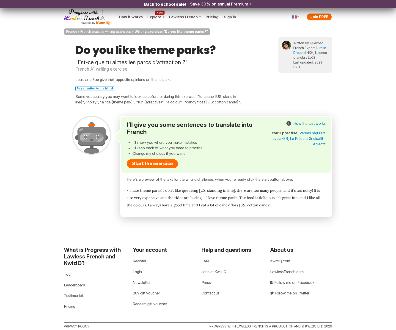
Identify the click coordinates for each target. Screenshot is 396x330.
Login (137, 271)
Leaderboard (74, 285)
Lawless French (183, 17)
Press (206, 282)
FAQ (205, 261)
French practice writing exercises (105, 31)
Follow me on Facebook (293, 282)
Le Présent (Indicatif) (307, 138)
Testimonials (74, 295)
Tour (68, 274)
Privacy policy (76, 326)
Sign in (230, 17)
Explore (154, 17)
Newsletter (142, 282)
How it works (131, 17)
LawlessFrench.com (287, 271)
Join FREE (319, 16)
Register (139, 261)
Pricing (212, 17)
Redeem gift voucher (150, 304)
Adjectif (319, 144)
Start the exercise (152, 163)
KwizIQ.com (280, 261)
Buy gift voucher (146, 293)
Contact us (210, 293)
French (71, 31)
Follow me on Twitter (291, 293)
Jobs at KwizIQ (213, 271)
